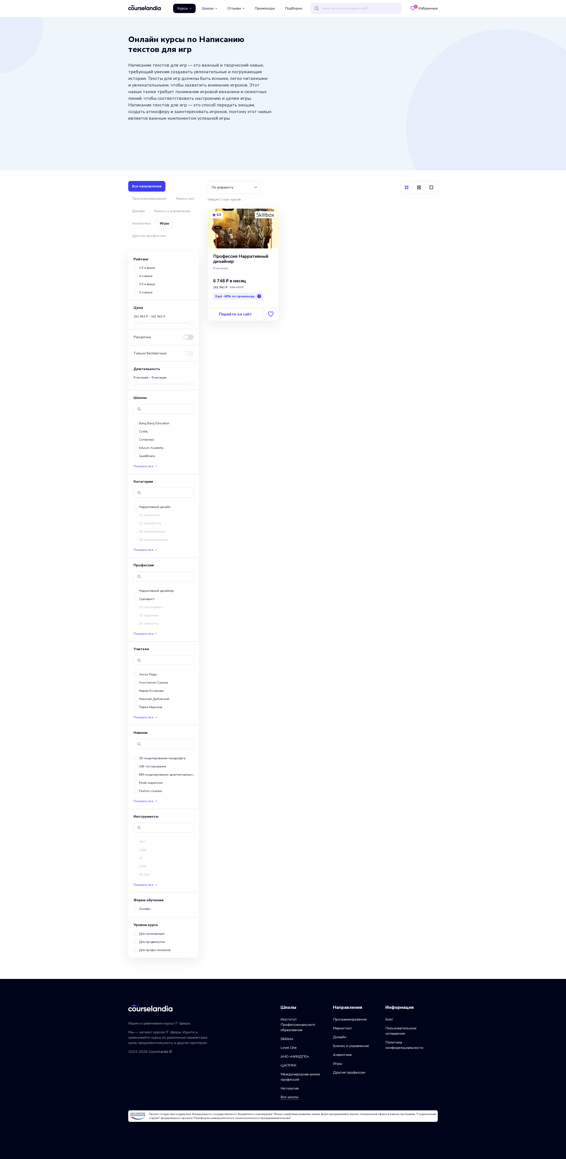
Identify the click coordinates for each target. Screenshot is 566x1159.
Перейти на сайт (235, 314)
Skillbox (287, 1038)
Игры (337, 1063)
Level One (289, 1047)
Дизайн (339, 1037)
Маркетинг (342, 1028)
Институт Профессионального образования (298, 1024)
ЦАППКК (288, 1065)
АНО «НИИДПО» (295, 1056)
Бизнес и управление (351, 1046)
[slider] (135, 322)
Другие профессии (349, 1072)
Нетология (289, 1088)
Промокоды (265, 8)
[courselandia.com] (144, 8)
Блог (389, 1019)
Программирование (350, 1019)
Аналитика (342, 1054)
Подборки (293, 8)
